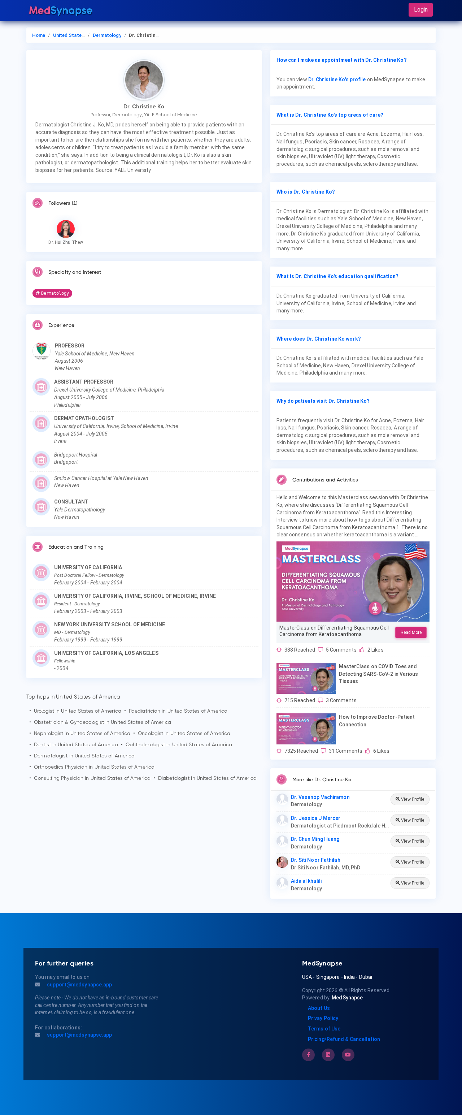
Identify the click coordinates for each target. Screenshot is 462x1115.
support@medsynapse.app (79, 984)
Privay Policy (323, 1018)
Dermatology (107, 35)
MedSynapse (347, 998)
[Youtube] (348, 1055)
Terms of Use (324, 1029)
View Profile (412, 799)
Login (421, 9)
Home (38, 35)
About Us (319, 1008)
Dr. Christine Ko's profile (337, 79)
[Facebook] (308, 1055)
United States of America (81, 35)
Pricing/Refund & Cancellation (344, 1039)
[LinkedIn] (328, 1055)
